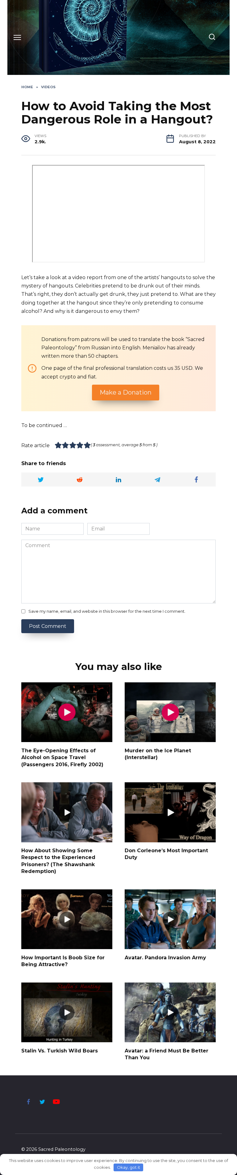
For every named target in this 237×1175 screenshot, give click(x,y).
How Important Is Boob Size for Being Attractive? (63, 960)
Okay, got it (128, 1167)
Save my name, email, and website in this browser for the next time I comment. (106, 611)
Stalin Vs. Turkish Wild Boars (59, 1050)
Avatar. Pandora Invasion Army (165, 957)
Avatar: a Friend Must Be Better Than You (166, 1054)
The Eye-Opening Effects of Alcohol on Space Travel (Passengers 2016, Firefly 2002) (62, 757)
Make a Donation (126, 392)
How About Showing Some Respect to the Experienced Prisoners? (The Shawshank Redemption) (58, 861)
